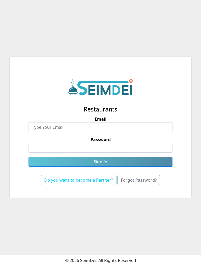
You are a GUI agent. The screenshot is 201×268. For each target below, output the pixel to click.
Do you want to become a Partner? (78, 180)
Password (101, 139)
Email (101, 119)
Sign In (100, 162)
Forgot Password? (139, 180)
